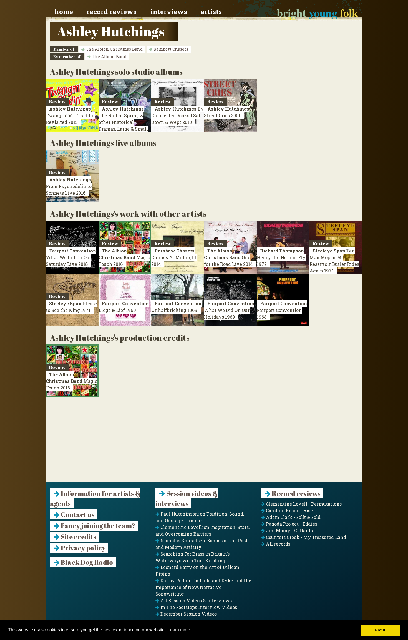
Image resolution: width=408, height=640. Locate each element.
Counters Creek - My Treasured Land (305, 537)
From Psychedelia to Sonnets (69, 186)
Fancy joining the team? (97, 525)
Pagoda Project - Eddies (291, 524)
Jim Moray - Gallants (289, 530)
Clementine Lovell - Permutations (303, 504)
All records (277, 544)
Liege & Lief (124, 307)
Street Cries (226, 112)
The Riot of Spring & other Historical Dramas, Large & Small (123, 122)
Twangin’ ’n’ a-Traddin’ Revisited (70, 115)
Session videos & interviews (186, 498)
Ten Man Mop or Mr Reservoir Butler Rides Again (334, 261)
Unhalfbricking (176, 307)
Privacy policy (82, 547)
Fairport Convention (282, 310)
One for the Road (228, 257)
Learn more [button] (179, 630)
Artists (211, 11)
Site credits (78, 536)
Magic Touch (124, 257)
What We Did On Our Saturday (71, 257)
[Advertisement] (204, 443)
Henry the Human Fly (281, 257)
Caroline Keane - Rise (289, 510)
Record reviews (112, 11)
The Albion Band (109, 56)
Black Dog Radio (86, 562)
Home (63, 11)
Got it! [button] (381, 630)
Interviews (168, 11)
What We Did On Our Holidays (229, 310)
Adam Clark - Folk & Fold (293, 517)
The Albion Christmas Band (114, 49)
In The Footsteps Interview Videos (198, 607)
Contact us (77, 514)
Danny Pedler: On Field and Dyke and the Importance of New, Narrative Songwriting (203, 587)
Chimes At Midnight (174, 257)
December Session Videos (188, 614)
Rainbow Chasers (170, 49)
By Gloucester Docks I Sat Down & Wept (177, 115)
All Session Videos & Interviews (195, 600)
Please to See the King (71, 307)
